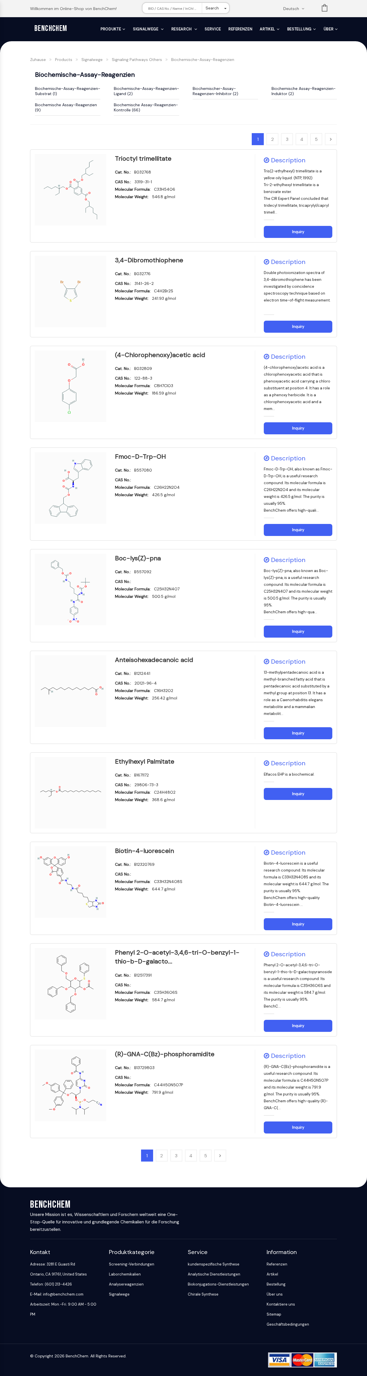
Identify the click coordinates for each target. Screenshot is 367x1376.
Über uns (275, 1294)
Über (329, 29)
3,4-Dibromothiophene (149, 260)
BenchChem (50, 28)
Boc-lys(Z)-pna (138, 558)
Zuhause (38, 59)
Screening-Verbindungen (131, 1264)
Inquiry (298, 231)
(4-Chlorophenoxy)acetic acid (160, 355)
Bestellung (299, 29)
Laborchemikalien (125, 1274)
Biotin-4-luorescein (144, 851)
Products (63, 59)
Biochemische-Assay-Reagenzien (202, 59)
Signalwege (146, 29)
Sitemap (274, 1314)
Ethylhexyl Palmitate (144, 761)
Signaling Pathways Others (137, 59)
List (325, 9)
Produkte (111, 29)
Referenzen (241, 29)
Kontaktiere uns (281, 1304)
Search (212, 8)
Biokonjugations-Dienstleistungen (218, 1284)
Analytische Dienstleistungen (214, 1274)
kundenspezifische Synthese (213, 1264)
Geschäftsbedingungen (288, 1324)
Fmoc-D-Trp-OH (140, 456)
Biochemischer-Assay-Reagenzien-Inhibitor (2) (215, 91)
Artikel (267, 29)
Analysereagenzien (126, 1284)
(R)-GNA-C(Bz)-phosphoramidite (164, 1054)
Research (182, 29)
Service (213, 29)
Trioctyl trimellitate (143, 158)
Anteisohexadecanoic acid (154, 660)
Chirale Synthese (203, 1294)
